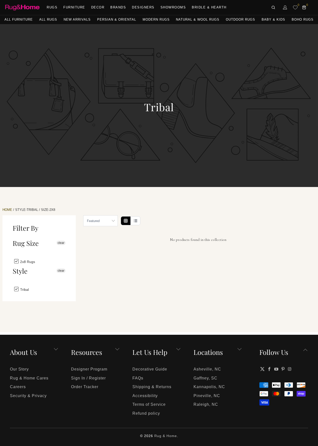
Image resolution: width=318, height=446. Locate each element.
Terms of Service (149, 404)
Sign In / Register (88, 378)
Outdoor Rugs (240, 19)
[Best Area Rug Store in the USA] (22, 7)
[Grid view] (125, 221)
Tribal (24, 289)
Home (7, 210)
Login (285, 7)
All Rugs (48, 19)
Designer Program (89, 369)
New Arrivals (77, 19)
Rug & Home (165, 436)
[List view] (135, 221)
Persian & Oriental (116, 19)
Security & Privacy (28, 396)
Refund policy (146, 413)
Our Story (19, 369)
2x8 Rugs (27, 262)
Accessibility (145, 396)
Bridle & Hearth (209, 7)
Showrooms (173, 7)
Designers (143, 7)
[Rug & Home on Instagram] (290, 369)
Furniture (74, 7)
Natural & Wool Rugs (197, 19)
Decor (98, 7)
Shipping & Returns (151, 387)
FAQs (137, 378)
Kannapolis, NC (209, 387)
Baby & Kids (273, 19)
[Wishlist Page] (295, 7)
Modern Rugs (156, 19)
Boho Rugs (303, 19)
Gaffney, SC (205, 378)
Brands (118, 7)
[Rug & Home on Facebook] (269, 369)
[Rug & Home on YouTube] (276, 369)
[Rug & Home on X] (262, 369)
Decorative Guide (149, 369)
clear (61, 243)
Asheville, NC (207, 369)
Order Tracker (84, 387)
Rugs (52, 7)
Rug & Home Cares (29, 378)
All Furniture (18, 19)
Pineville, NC (207, 396)
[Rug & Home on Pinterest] (283, 369)
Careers (18, 387)
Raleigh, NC (206, 404)
